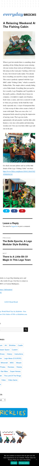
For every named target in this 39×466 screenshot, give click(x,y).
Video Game (12, 380)
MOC (12, 362)
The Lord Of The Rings (12, 375)
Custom (15, 349)
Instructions (19, 354)
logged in (14, 226)
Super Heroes (15, 371)
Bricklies (12, 345)
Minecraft (4, 362)
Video (3, 380)
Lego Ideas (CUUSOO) (12, 358)
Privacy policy (24, 463)
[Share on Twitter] (6, 211)
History (9, 354)
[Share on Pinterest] (22, 211)
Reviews (11, 367)
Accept (14, 463)
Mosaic (19, 362)
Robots (19, 367)
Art (6, 345)
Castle (20, 345)
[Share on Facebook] (14, 211)
